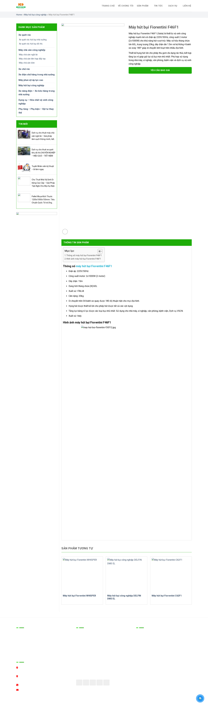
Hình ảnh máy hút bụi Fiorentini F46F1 (83, 259)
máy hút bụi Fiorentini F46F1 (94, 266)
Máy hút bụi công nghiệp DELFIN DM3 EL (124, 597)
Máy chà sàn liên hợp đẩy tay (32, 59)
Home (19, 14)
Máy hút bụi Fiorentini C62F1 (167, 595)
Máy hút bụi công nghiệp (35, 14)
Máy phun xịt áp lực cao (31, 80)
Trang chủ (108, 6)
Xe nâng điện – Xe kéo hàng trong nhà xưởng (37, 93)
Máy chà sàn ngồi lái (28, 54)
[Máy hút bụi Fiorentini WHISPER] (82, 575)
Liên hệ (187, 6)
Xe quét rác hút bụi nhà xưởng (33, 40)
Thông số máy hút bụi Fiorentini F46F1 (84, 255)
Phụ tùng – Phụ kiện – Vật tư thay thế (36, 111)
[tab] (76, 242)
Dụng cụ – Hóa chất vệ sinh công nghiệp (36, 102)
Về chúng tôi (125, 6)
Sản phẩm (142, 6)
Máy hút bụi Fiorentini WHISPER (79, 595)
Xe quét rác (25, 35)
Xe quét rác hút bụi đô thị (30, 44)
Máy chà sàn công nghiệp (32, 50)
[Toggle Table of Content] (98, 251)
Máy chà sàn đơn (27, 63)
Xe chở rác (24, 69)
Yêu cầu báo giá (160, 70)
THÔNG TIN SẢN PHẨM (76, 242)
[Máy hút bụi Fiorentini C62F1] (171, 575)
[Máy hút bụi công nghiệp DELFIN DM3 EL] (126, 575)
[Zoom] (65, 231)
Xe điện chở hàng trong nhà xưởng (37, 74)
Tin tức (158, 6)
